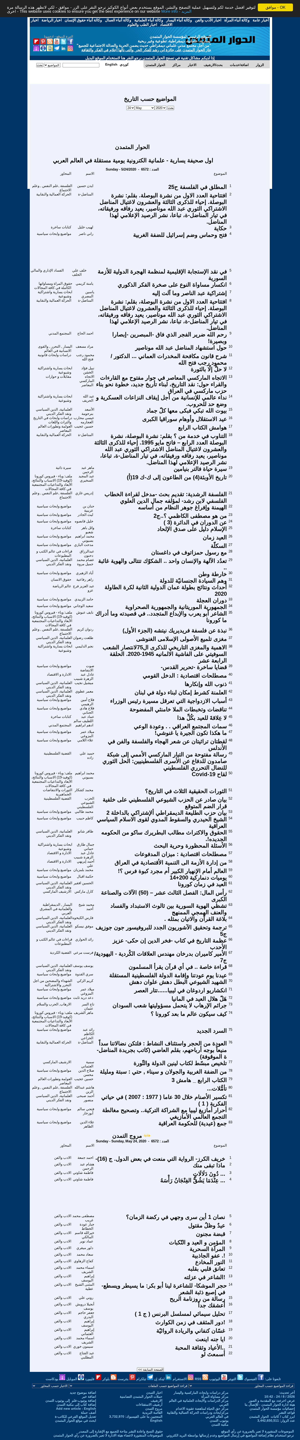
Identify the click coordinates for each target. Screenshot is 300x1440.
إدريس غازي (84, 493)
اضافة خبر (89, 1396)
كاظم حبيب (84, 818)
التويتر (232, 1379)
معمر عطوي (84, 691)
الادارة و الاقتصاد (59, 674)
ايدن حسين (85, 186)
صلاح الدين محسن (86, 1072)
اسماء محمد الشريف (85, 1269)
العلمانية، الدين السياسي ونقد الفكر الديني (54, 411)
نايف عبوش (84, 612)
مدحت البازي (83, 545)
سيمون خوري (83, 1346)
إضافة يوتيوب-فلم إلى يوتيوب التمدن (70, 1400)
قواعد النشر (287, 1412)
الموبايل (72, 1379)
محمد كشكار (84, 790)
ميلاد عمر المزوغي (87, 734)
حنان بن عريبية (88, 508)
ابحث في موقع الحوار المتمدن (75, 1420)
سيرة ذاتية (63, 468)
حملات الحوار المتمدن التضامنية (141, 1396)
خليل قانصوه (84, 521)
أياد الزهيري (84, 573)
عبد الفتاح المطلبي (86, 1355)
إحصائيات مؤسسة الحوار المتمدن (272, 1408)
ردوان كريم (85, 629)
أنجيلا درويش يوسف (84, 1306)
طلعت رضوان (83, 638)
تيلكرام (141, 1379)
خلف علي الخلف (79, 272)
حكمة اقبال (85, 876)
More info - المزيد (176, 11)
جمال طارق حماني (85, 846)
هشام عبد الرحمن (87, 1166)
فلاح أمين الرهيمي (87, 702)
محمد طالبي (84, 811)
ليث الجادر (85, 515)
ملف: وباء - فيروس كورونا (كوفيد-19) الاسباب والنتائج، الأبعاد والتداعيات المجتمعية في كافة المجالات (51, 482)
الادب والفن (62, 1158)
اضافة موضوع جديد (83, 1392)
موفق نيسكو (84, 926)
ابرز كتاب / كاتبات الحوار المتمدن (272, 1416)
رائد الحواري (84, 939)
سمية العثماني (87, 1064)
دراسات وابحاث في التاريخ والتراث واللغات (52, 420)
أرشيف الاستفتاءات (149, 1404)
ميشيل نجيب (84, 683)
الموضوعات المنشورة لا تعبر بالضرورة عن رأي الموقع (257, 1431)
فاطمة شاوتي (83, 1173)
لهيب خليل (85, 227)
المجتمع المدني (60, 333)
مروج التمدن (127, 1136)
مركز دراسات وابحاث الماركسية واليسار (201, 1392)
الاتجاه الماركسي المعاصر (86, 380)
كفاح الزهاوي (83, 1261)
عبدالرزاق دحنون (87, 553)
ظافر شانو (85, 831)
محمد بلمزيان (83, 870)
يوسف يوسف (83, 966)
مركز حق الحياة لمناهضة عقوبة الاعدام (202, 1408)
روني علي (86, 1298)
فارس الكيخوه (82, 918)
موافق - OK (275, 7)
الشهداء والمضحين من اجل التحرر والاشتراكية (52, 983)
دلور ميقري (84, 1248)
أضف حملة (88, 1412)
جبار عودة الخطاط (87, 1226)
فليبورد (90, 1379)
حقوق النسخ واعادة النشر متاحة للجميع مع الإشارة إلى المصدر (121, 1431)
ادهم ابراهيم (84, 725)
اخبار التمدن (154, 1392)
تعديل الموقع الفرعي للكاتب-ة (75, 1416)
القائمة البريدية (152, 1412)
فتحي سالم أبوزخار (85, 1111)
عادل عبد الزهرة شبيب (84, 676)
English (156, 1420)
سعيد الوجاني (83, 606)
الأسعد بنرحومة (88, 411)
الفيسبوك (251, 1379)
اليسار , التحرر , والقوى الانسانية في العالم (55, 348)
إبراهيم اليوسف (87, 1278)
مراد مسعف (84, 346)
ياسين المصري (87, 294)
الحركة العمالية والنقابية (53, 194)
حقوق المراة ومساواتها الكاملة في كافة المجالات (53, 285)
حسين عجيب (83, 426)
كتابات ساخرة (61, 227)
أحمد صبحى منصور (85, 1098)
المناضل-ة (85, 194)
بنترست (123, 1379)
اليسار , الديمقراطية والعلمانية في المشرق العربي (56, 909)
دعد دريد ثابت (83, 998)
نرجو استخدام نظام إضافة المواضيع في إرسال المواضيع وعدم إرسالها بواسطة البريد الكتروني (230, 1435)
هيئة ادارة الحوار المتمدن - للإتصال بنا (270, 1404)
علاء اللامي (85, 740)
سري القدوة (84, 974)
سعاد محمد (85, 1254)
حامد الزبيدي (84, 599)
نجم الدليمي (84, 646)
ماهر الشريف (83, 1013)
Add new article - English (76, 1408)
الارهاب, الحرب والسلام (54, 1004)
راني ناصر (86, 234)
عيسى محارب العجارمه (84, 420)
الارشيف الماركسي (57, 891)
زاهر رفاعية (84, 579)
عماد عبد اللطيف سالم (84, 719)
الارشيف (156, 1400)
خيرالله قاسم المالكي (84, 1235)
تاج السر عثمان (88, 1006)
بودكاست (52, 1379)
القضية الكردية (60, 952)
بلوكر (106, 1379)
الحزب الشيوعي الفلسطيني (85, 802)
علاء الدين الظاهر (87, 1124)
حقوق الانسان (61, 579)
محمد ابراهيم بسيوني (84, 538)
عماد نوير (86, 1241)
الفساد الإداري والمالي (47, 270)
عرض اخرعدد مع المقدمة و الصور (272, 1400)
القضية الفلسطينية (57, 753)
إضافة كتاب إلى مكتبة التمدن (76, 1404)
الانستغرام (180, 1379)
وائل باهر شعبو (87, 530)
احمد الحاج (85, 333)
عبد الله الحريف (88, 398)
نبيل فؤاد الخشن (87, 370)
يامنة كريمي (84, 283)
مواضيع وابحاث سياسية (54, 234)
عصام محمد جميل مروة (85, 562)
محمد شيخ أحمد (86, 907)
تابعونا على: (273, 1379)
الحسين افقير (83, 883)
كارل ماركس (84, 891)
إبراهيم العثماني (87, 1331)
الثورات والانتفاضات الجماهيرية (57, 792)
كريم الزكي (85, 981)
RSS (198, 1379)
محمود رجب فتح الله (85, 357)
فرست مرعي (83, 952)
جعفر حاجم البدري (86, 1315)
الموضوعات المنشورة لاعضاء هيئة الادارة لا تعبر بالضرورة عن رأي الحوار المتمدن (108, 1435)
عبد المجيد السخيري (86, 478)
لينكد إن (159, 1379)
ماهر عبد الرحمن (87, 470)
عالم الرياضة (61, 586)
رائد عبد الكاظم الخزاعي (87, 1033)
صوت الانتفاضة (87, 668)
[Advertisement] (150, 124)
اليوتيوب (215, 1379)
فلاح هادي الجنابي (87, 710)
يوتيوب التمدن (219, 1420)
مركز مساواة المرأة (215, 1396)
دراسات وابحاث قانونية (54, 355)
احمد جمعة (85, 1158)
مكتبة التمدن (220, 1424)
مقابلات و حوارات (58, 376)
